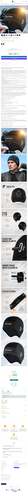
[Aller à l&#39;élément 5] (11, 35)
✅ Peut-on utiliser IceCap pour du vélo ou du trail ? (6, 123)
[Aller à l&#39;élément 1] (2, 35)
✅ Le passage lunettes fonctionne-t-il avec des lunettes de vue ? (8, 122)
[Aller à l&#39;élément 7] (15, 35)
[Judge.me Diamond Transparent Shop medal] (15, 384)
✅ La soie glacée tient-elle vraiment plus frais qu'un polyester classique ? (9, 118)
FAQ (1, 471)
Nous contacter (16, 461)
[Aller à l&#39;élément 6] (13, 35)
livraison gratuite (5, 428)
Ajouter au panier (14, 56)
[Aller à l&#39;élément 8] (17, 35)
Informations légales (3, 462)
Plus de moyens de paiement (14, 60)
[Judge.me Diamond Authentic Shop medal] (12, 384)
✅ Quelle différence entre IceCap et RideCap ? (6, 117)
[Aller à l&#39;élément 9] (19, 35)
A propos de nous (3, 470)
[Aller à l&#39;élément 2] (4, 35)
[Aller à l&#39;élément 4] (9, 35)
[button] (2, 39)
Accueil (2, 4)
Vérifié (13, 386)
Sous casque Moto (5, 4)
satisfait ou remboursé (22, 428)
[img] (3, 390)
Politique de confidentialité (4, 463)
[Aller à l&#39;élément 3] (6, 35)
